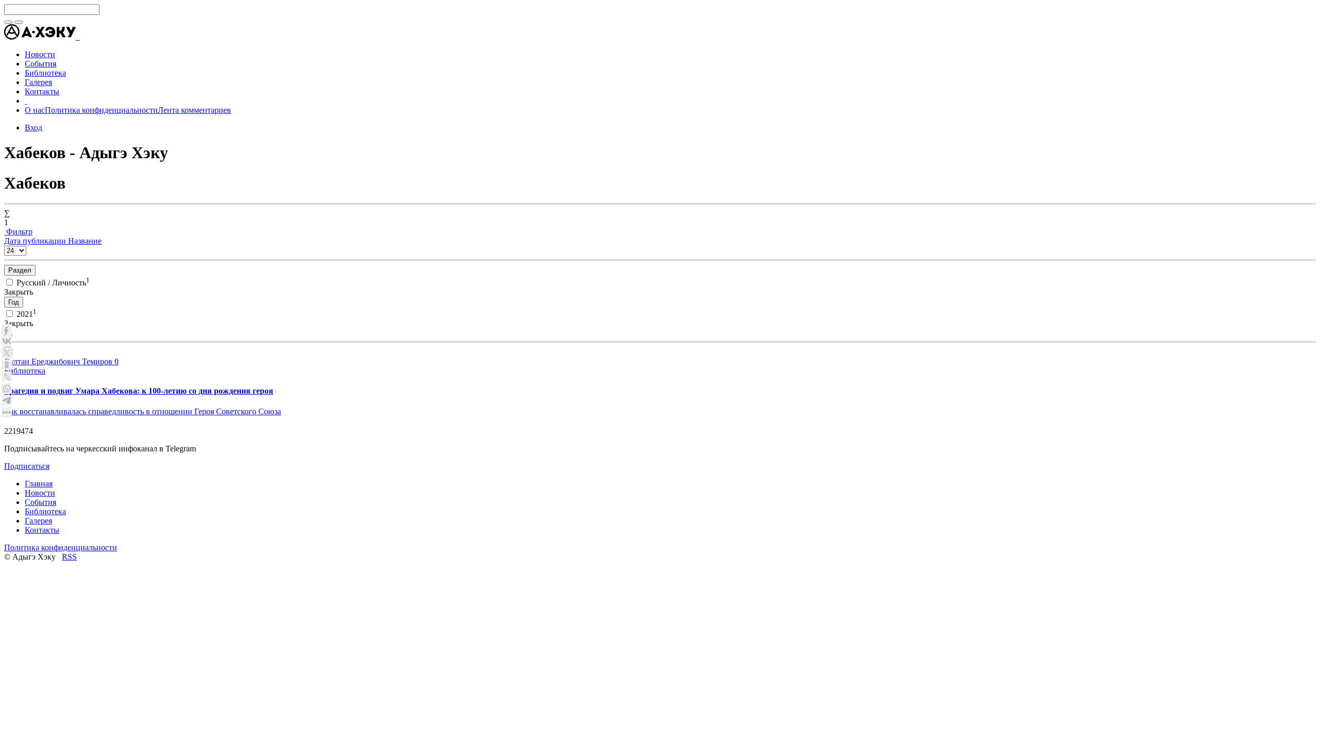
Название (85, 241)
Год (13, 302)
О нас (35, 110)
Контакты (42, 530)
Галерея (38, 520)
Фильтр (18, 231)
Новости (40, 492)
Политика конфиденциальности (101, 110)
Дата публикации (36, 241)
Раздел (19, 270)
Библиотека (24, 370)
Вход (33, 127)
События (40, 502)
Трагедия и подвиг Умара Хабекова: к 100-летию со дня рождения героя (138, 390)
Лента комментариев (194, 110)
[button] (79, 36)
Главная (39, 483)
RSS (69, 556)
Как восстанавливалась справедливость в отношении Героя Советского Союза (142, 411)
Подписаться (27, 466)
